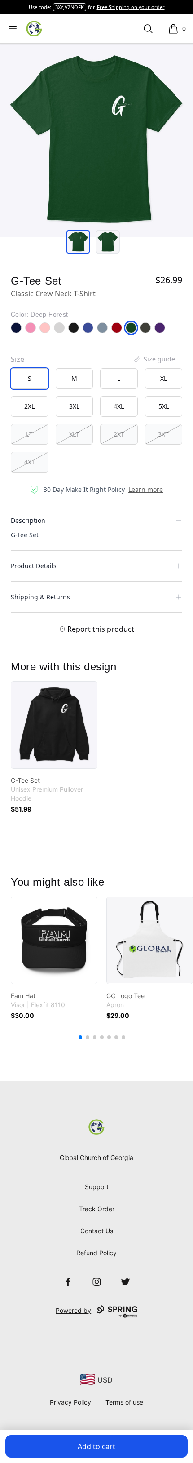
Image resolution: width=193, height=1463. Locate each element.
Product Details (34, 566)
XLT (74, 434)
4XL (119, 406)
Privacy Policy (70, 1402)
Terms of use (124, 1402)
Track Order (96, 1209)
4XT (29, 462)
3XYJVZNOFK (69, 7)
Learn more (145, 489)
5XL (163, 406)
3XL (74, 406)
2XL (29, 406)
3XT (163, 434)
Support (97, 1187)
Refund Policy (96, 1253)
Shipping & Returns (40, 597)
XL (163, 378)
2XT (119, 434)
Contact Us (96, 1231)
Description (28, 520)
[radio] (29, 378)
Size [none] (17, 359)
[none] (154, 359)
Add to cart (96, 1446)
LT (29, 434)
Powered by (73, 1310)
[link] (54, 725)
